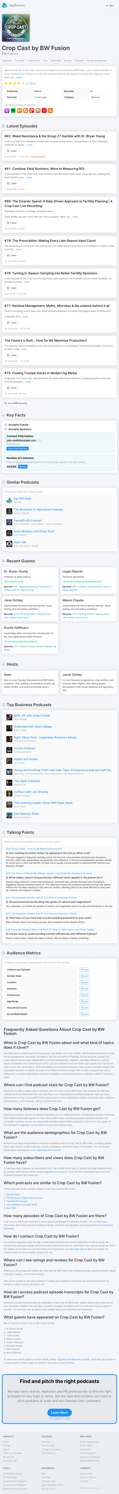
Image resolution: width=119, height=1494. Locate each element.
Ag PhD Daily (22, 498)
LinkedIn (84, 1481)
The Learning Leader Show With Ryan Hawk (43, 802)
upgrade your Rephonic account (73, 1359)
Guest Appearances (89, 1442)
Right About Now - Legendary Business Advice (45, 737)
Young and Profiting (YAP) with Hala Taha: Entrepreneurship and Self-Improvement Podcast (63, 770)
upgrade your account (31, 1125)
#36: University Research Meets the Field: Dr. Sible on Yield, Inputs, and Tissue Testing (50, 929)
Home (6, 1442)
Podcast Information (51, 1449)
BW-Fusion (10, 54)
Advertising (85, 1449)
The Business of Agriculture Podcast (38, 509)
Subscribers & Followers (14, 1481)
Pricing (6, 1445)
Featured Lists (48, 1481)
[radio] (6, 83)
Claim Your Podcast (12, 1453)
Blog (44, 1473)
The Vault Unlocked (27, 781)
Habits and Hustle (26, 759)
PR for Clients (86, 1445)
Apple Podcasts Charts (53, 1485)
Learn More (59, 1412)
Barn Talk (20, 542)
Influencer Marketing (90, 1457)
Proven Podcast (24, 748)
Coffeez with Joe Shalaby (31, 791)
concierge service (78, 1249)
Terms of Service (88, 1477)
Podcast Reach (10, 1477)
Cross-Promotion (88, 1453)
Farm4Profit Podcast (28, 520)
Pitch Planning (48, 1453)
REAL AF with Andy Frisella (32, 715)
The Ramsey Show (26, 813)
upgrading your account (48, 1150)
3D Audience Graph (12, 1473)
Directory (46, 1477)
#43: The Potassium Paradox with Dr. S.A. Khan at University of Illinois (41, 897)
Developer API (10, 1460)
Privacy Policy (86, 1473)
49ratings (31, 83)
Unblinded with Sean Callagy (33, 726)
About (6, 1449)
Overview (46, 1442)
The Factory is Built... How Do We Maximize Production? (34, 848)
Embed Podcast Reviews (15, 1488)
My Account (9, 1457)
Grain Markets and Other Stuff (34, 531)
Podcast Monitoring (89, 1460)
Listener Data (48, 1445)
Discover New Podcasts (14, 1485)
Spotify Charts (48, 1488)
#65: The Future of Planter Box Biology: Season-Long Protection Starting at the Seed (49, 873)
